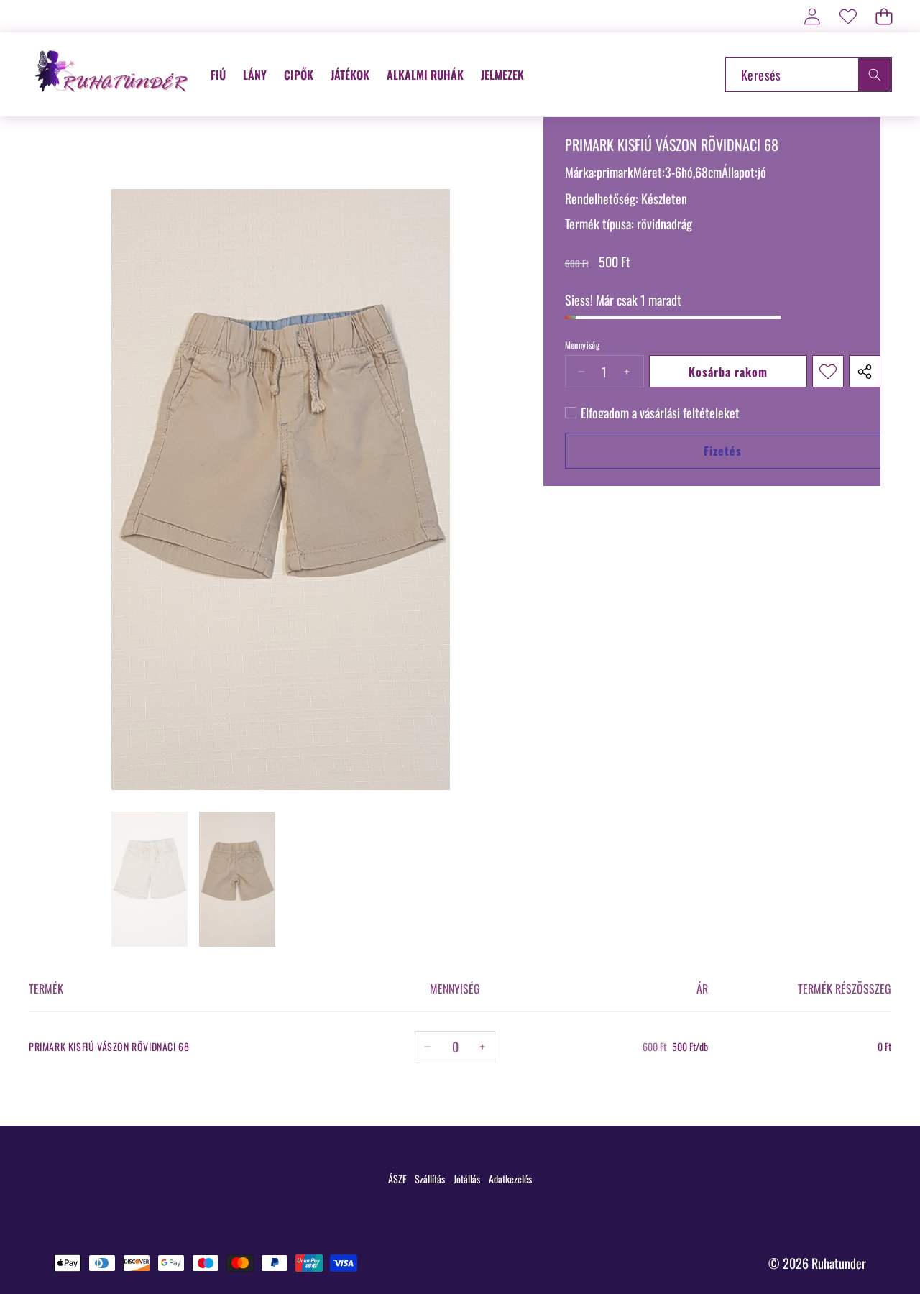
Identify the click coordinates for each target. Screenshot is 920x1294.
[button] (884, 16)
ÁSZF (397, 1178)
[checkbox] (652, 412)
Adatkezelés (510, 1178)
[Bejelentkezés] (812, 16)
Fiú (218, 75)
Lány (255, 75)
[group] (149, 879)
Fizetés (723, 450)
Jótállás (467, 1178)
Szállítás (430, 1178)
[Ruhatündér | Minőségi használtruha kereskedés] (113, 74)
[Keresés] (874, 74)
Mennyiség (582, 345)
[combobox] (809, 74)
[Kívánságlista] (848, 16)
